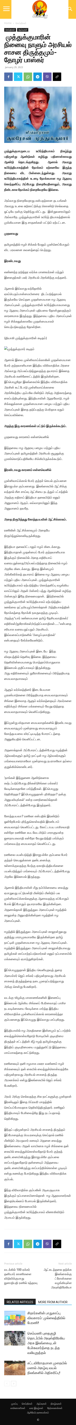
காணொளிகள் (17, 1408)
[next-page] (13, 1383)
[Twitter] (18, 77)
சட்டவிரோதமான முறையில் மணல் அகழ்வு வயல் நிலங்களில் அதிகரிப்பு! (47, 1368)
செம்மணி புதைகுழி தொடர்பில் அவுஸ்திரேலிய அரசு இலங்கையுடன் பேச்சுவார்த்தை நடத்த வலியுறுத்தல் (46, 1343)
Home (8, 23)
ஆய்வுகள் (22, 29)
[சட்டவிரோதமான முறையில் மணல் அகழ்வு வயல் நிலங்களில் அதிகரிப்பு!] (14, 1368)
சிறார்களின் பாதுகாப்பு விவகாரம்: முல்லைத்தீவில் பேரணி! (46, 1318)
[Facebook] (8, 77)
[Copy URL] (57, 77)
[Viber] (47, 77)
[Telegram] (37, 77)
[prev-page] (7, 1383)
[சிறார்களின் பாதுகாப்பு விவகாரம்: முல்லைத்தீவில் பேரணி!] (14, 1318)
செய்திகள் (21, 23)
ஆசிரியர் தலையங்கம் (38, 1412)
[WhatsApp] (28, 77)
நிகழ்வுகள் (56, 1403)
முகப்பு (14, 1403)
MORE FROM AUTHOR (53, 1302)
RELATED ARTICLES (20, 1302)
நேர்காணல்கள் (54, 1408)
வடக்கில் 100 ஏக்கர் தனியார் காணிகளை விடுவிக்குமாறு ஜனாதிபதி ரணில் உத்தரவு (21, 1276)
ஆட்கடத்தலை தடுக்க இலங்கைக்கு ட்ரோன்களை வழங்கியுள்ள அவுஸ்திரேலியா (58, 1278)
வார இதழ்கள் (36, 1408)
